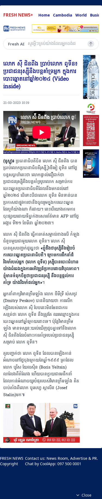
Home (44, 15)
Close (86, 495)
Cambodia (62, 15)
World (81, 15)
